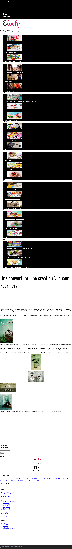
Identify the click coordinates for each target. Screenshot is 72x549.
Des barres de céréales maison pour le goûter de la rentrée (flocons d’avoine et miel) (18, 248)
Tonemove (5, 527)
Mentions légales (6, 16)
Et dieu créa (6, 503)
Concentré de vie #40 (8, 169)
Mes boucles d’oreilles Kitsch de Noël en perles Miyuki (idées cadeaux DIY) (17, 111)
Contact (4, 18)
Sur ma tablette (28, 480)
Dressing (4, 63)
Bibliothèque (5, 121)
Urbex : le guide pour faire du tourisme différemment (13, 149)
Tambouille (5, 516)
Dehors (4, 180)
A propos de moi (6, 13)
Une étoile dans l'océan (9, 528)
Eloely (8, 546)
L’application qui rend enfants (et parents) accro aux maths (14, 219)
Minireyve (5, 511)
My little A (5, 513)
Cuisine (4, 239)
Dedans (4, 151)
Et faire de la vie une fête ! (9, 131)
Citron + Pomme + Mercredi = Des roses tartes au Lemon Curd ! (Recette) (17, 267)
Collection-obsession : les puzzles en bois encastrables (13, 61)
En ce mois (30, 478)
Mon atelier (61, 478)
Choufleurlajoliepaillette (9, 501)
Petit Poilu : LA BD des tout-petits (10, 140)
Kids (3, 209)
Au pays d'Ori (6, 495)
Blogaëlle (5, 523)
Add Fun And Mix (7, 493)
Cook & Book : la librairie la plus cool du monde (12, 199)
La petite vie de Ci (7, 504)
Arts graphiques (3, 478)
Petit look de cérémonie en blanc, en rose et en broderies (14, 72)
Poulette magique (7, 514)
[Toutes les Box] (36, 459)
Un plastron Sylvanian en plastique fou (11, 228)
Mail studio (5, 524)
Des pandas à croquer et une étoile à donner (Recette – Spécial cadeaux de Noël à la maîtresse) (20, 101)
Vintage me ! (42, 480)
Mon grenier (8, 480)
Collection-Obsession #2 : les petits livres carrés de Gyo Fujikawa (15, 43)
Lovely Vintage (6, 507)
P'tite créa (18, 480)
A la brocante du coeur (9, 492)
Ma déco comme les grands (10, 508)
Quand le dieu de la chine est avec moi (11, 52)
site (46, 411)
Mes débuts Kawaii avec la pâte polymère (11, 120)
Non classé (13, 480)
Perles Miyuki (22, 480)
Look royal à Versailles (8, 81)
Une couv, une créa (8, 270)
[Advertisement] (32, 300)
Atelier (4, 92)
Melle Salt (5, 526)
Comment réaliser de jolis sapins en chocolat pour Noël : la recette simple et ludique (18, 257)
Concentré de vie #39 (8, 179)
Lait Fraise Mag (6, 505)
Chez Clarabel (6, 500)
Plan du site (5, 14)
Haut (1, 548)
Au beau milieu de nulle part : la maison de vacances (13, 208)
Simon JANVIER (18, 546)
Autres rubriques (9, 478)
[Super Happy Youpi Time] (36, 467)
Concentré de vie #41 (8, 160)
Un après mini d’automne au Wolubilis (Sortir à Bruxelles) (14, 189)
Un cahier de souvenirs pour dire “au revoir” (12, 237)
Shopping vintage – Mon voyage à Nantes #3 (12, 91)
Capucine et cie (7, 497)
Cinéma (13, 478)
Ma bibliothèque (52, 478)
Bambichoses (6, 496)
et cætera (34, 478)
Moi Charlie (5, 512)
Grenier (4, 33)
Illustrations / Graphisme (40, 478)
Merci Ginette (6, 509)
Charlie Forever (6, 499)
